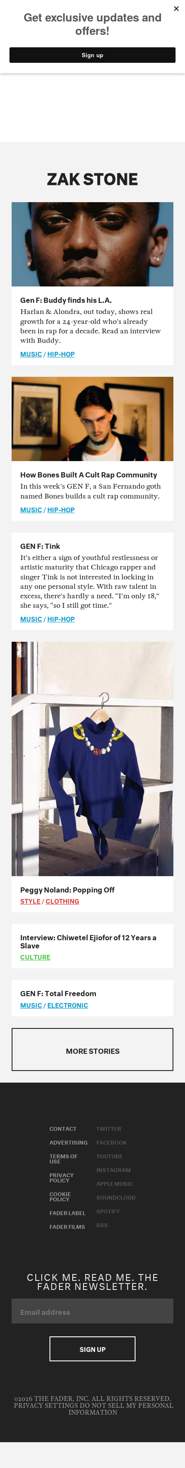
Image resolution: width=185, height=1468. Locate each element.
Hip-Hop (61, 353)
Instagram (113, 1169)
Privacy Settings (46, 1406)
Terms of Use (63, 1158)
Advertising (68, 1141)
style (30, 900)
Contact (63, 1127)
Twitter (108, 1127)
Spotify (108, 1210)
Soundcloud (116, 1196)
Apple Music (114, 1183)
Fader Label (67, 1212)
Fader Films (67, 1226)
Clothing (62, 900)
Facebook (111, 1141)
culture (35, 956)
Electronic (67, 1004)
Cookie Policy (60, 1196)
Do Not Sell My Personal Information (120, 1409)
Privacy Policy (61, 1177)
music (31, 353)
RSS (102, 1224)
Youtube (109, 1155)
